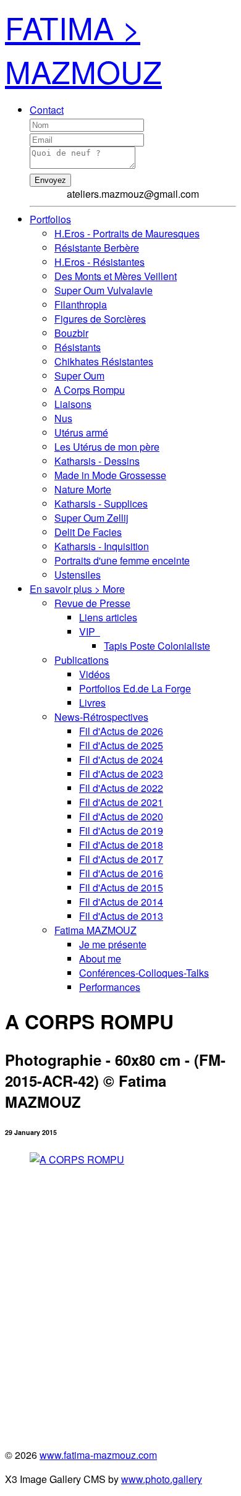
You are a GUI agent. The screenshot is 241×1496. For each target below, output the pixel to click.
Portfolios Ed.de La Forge (135, 688)
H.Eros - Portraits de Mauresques (127, 233)
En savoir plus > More (77, 589)
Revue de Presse (92, 603)
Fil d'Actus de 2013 (121, 916)
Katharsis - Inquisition (101, 546)
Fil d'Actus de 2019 (121, 830)
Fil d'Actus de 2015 (121, 887)
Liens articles (108, 617)
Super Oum (79, 375)
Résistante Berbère (96, 247)
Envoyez (50, 180)
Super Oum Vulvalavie (103, 290)
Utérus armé (81, 432)
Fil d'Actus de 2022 (121, 788)
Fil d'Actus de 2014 (121, 902)
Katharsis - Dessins (97, 461)
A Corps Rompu (89, 390)
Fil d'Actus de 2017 (121, 859)
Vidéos (94, 674)
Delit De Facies (88, 532)
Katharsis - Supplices (101, 503)
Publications (81, 660)
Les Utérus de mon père (106, 447)
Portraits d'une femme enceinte (122, 560)
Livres (92, 702)
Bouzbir (71, 333)
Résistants (77, 347)
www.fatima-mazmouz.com (98, 1455)
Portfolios (50, 219)
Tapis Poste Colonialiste (157, 646)
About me (100, 958)
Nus (63, 418)
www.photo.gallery (161, 1479)
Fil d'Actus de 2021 (121, 802)
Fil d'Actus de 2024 (121, 759)
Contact (47, 110)
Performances (109, 987)
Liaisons (72, 404)
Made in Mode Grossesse (110, 475)
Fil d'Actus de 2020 (121, 816)
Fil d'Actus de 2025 (121, 745)
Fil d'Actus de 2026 (121, 731)
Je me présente (112, 944)
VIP (89, 631)
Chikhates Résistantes (103, 361)
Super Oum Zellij (91, 518)
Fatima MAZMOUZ (95, 930)
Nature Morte (82, 489)
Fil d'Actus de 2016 (121, 873)
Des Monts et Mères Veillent (115, 276)
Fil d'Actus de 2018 (121, 845)
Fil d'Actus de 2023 (121, 774)
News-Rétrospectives (101, 717)
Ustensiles (77, 574)
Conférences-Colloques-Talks (144, 973)
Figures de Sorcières (100, 319)
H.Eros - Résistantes (99, 262)
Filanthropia (80, 304)
